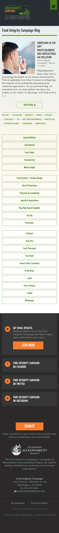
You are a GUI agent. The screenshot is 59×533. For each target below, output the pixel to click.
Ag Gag (29, 215)
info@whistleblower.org (31, 491)
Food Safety (29, 152)
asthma (38, 115)
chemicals (48, 115)
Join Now (28, 345)
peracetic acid (49, 119)
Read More (29, 105)
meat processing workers (32, 119)
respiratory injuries (11, 124)
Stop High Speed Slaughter (29, 208)
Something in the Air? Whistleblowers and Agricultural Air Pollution (46, 50)
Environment (27, 124)
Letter (29, 278)
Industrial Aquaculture (29, 200)
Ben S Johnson (23, 515)
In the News (29, 271)
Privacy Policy (39, 503)
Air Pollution (17, 115)
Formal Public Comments (29, 263)
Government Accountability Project (23, 463)
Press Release (29, 285)
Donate (30, 426)
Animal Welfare (29, 137)
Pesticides (29, 223)
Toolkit (29, 293)
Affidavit (29, 233)
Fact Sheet (29, 256)
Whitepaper (29, 300)
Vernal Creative (47, 515)
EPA (18, 119)
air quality (29, 115)
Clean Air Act (9, 119)
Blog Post (5, 115)
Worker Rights (41, 124)
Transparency (29, 160)
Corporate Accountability (29, 193)
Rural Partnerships (29, 185)
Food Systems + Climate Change (29, 178)
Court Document (29, 248)
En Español (18, 503)
